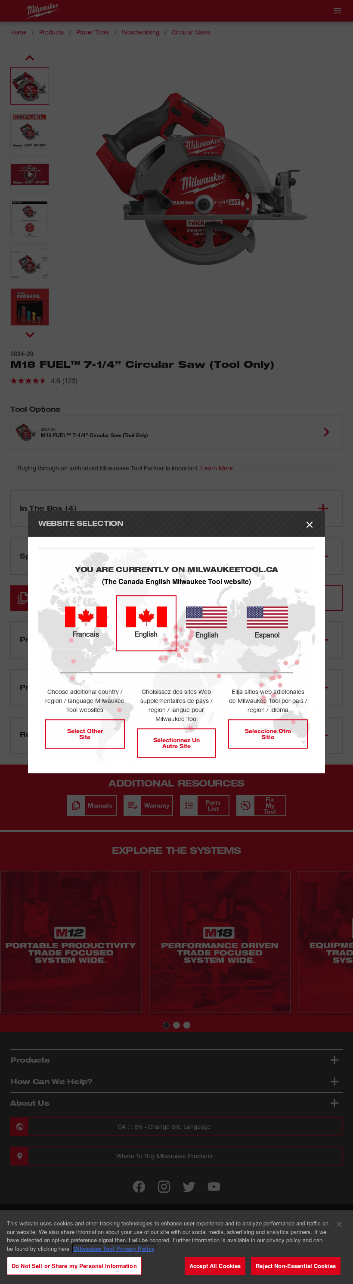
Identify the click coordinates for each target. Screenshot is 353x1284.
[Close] (339, 1224)
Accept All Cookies (215, 1266)
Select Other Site (85, 733)
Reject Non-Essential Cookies (296, 1266)
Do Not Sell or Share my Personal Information (74, 1266)
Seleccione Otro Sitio (268, 733)
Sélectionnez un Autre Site (176, 742)
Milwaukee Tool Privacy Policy (114, 1248)
